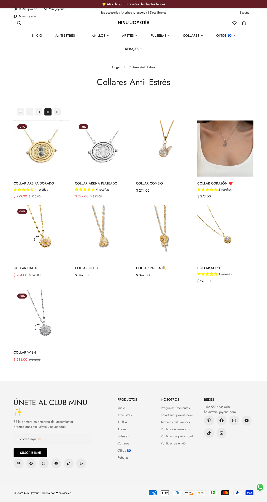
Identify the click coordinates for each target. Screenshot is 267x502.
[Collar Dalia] (42, 233)
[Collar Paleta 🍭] (164, 233)
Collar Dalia (25, 268)
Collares (191, 35)
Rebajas (132, 48)
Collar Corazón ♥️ (215, 183)
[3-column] (38, 111)
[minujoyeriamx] (69, 463)
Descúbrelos (158, 12)
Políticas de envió (173, 443)
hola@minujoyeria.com (177, 415)
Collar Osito (86, 268)
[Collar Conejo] (164, 148)
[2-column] (29, 111)
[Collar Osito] (103, 233)
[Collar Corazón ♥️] (225, 148)
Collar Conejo (149, 183)
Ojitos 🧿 (224, 35)
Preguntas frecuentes (175, 407)
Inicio (37, 35)
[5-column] (57, 111)
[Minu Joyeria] (133, 22)
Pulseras (158, 35)
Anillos (98, 35)
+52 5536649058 (217, 406)
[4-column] (48, 111)
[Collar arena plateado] (103, 148)
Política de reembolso (176, 429)
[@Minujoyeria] (44, 463)
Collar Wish (25, 352)
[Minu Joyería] (19, 463)
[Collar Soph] (225, 233)
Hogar (116, 67)
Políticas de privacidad (177, 436)
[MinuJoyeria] (81, 463)
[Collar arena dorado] (42, 148)
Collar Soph (208, 268)
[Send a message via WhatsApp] (260, 487)
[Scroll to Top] (259, 479)
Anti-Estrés (65, 35)
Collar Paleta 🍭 (151, 268)
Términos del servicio (175, 422)
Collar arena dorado (34, 183)
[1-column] (20, 111)
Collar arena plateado (96, 183)
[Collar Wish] (42, 318)
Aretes (128, 35)
